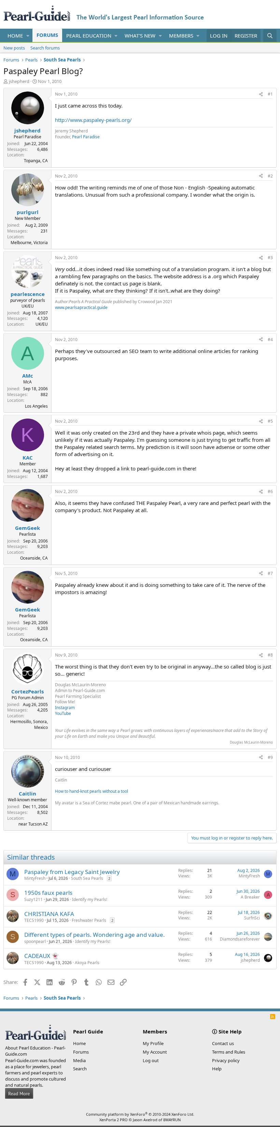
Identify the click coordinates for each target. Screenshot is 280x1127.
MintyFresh (34, 878)
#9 (270, 757)
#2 (270, 176)
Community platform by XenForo (140, 1114)
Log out (151, 1060)
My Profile (153, 1043)
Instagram (65, 707)
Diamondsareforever (240, 939)
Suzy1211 (33, 899)
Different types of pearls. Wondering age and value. (94, 935)
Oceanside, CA (34, 558)
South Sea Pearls (87, 878)
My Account (155, 1052)
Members (181, 35)
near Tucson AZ (33, 824)
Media (79, 1060)
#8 (270, 655)
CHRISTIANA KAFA (49, 914)
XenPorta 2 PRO (113, 1119)
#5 (270, 421)
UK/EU (42, 324)
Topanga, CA (36, 161)
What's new (140, 35)
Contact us (223, 1043)
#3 (270, 257)
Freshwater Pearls (89, 920)
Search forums (45, 48)
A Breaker (250, 897)
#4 (270, 339)
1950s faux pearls (48, 893)
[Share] (260, 94)
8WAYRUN (172, 1119)
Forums (47, 34)
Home (15, 35)
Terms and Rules (228, 1052)
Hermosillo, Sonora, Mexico (29, 724)
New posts (14, 48)
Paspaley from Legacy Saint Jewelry (72, 872)
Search (80, 1069)
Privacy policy (226, 1060)
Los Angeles (36, 406)
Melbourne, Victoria (29, 242)
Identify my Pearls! (89, 899)
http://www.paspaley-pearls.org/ (93, 119)
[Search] (270, 35)
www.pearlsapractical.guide (81, 307)
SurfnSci (252, 918)
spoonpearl (35, 941)
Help (217, 1069)
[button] (28, 35)
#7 (270, 573)
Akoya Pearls (87, 963)
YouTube (63, 713)
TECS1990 (34, 920)
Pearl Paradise (86, 137)
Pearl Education (88, 35)
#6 (270, 491)
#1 (270, 94)
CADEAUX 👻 (41, 956)
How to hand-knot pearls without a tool (91, 791)
